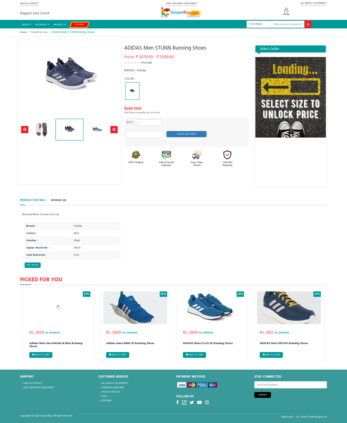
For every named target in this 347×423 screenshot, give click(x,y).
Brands (58, 25)
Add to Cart (42, 355)
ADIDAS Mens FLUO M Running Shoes (208, 344)
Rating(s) (146, 63)
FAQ (104, 396)
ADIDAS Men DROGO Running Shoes (284, 344)
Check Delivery (186, 134)
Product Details (32, 200)
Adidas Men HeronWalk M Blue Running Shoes (56, 345)
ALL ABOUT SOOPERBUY (314, 3)
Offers (79, 25)
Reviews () (58, 200)
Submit (262, 395)
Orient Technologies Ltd (314, 417)
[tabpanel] (132, 91)
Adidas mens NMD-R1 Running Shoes (130, 344)
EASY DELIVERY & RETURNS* (181, 3)
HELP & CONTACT (29, 3)
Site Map (107, 401)
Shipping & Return (113, 388)
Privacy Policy (111, 392)
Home (23, 32)
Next (114, 77)
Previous (24, 77)
